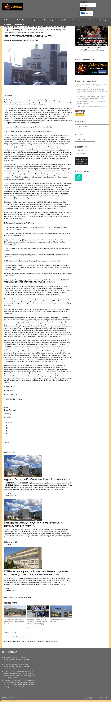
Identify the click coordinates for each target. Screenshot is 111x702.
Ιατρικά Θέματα (50, 20)
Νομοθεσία (64, 20)
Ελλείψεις (11, 597)
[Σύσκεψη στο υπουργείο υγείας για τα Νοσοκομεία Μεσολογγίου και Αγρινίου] (23, 520)
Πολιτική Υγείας (33, 32)
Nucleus (12, 32)
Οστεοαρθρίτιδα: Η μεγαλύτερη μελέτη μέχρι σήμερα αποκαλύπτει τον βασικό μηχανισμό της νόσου (92, 92)
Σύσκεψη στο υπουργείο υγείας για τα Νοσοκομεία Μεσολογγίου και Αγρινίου (33, 524)
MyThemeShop (11, 701)
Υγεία (91, 20)
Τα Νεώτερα (8, 20)
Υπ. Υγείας (101, 20)
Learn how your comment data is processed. (43, 641)
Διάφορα (7, 24)
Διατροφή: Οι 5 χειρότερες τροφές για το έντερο (91, 106)
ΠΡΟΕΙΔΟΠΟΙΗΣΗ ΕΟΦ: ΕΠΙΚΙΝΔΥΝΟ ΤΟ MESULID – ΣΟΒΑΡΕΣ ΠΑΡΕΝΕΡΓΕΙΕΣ (17, 660)
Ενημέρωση (36, 20)
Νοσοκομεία (27, 597)
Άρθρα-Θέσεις (22, 20)
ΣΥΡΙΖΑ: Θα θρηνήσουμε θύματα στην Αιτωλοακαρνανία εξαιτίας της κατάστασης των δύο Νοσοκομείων (36, 573)
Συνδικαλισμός (78, 20)
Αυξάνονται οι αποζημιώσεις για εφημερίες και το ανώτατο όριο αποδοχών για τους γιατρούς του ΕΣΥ (19, 673)
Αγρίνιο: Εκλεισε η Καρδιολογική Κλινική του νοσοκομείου (37, 479)
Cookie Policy (19, 24)
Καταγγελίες (19, 597)
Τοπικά (41, 32)
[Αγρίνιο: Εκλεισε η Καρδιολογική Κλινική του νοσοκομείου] (23, 476)
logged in (15, 637)
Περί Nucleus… (81, 153)
